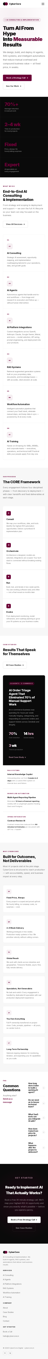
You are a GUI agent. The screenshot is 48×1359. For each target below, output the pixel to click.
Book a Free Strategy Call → (24, 1220)
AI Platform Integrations (12, 1284)
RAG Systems (8, 1288)
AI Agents (7, 1279)
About (5, 1308)
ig (10, 1353)
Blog (5, 1316)
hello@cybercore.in (11, 1336)
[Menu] (43, 4)
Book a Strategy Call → (17, 78)
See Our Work (13, 86)
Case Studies (8, 1312)
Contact (6, 1321)
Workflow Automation (11, 1293)
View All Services (15, 224)
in (5, 1353)
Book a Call (7, 1332)
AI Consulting (8, 1275)
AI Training (7, 1297)
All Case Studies (15, 665)
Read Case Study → (17, 757)
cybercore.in (29, 1348)
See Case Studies (24, 1228)
